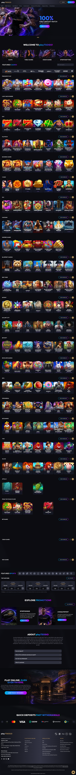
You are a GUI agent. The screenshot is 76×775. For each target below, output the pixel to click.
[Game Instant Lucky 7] (59, 528)
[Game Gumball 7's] (38, 367)
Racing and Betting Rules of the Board (66, 742)
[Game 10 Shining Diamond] (38, 126)
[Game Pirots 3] (48, 206)
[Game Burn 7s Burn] (28, 246)
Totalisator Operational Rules (65, 751)
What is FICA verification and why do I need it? (37, 655)
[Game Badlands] (17, 367)
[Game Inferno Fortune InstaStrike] (59, 565)
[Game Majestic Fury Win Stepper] (69, 266)
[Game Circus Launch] (59, 548)
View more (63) (63, 378)
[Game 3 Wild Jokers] (7, 427)
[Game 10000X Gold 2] (7, 448)
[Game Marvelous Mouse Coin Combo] (69, 105)
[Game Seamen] (17, 327)
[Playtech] (49, 71)
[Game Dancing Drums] (59, 508)
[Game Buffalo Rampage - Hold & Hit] (38, 407)
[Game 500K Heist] (48, 468)
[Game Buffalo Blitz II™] (38, 146)
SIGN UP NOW (44, 27)
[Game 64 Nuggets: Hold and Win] (17, 565)
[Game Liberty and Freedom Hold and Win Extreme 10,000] (28, 166)
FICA (43, 740)
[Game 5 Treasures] (17, 105)
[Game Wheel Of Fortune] (28, 528)
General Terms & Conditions (65, 747)
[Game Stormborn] (7, 226)
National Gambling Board (46, 751)
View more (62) (63, 479)
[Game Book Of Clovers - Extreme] (28, 407)
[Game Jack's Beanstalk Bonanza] (48, 448)
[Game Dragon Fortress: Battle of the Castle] (69, 427)
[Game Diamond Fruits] (38, 387)
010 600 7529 (8, 738)
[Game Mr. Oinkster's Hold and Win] (48, 166)
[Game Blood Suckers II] (69, 306)
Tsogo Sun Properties (28, 742)
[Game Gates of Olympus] (17, 85)
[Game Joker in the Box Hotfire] (59, 448)
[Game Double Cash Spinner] (48, 246)
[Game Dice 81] (69, 488)
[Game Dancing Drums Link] (59, 105)
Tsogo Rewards (27, 740)
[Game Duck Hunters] (48, 327)
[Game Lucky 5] (69, 528)
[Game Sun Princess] (59, 226)
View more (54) (63, 499)
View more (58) (63, 418)
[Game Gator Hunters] (7, 327)
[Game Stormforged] (69, 226)
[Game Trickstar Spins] (69, 448)
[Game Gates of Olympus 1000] (38, 85)
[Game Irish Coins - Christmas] (48, 367)
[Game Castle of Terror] (17, 387)
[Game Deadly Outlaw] (28, 367)
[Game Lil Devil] (69, 387)
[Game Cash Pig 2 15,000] (69, 166)
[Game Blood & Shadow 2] (69, 327)
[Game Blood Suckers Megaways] (48, 286)
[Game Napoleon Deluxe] (59, 266)
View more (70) (63, 337)
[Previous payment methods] (2, 722)
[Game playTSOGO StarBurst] (17, 306)
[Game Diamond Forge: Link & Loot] (38, 565)
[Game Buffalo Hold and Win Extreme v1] (17, 166)
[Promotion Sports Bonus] (10, 616)
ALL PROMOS (70, 604)
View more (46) (63, 257)
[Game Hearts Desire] (7, 347)
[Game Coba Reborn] (38, 206)
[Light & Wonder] (24, 71)
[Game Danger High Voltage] (28, 387)
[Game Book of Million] (7, 468)
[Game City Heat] (59, 407)
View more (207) (63, 398)
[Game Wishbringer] (17, 226)
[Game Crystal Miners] (17, 488)
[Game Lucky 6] (7, 528)
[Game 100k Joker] (28, 468)
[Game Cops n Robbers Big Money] (38, 246)
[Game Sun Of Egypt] (17, 186)
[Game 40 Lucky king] (59, 126)
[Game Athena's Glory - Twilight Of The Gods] (17, 407)
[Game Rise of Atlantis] (38, 266)
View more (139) (63, 136)
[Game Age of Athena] (59, 468)
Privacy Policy (44, 744)
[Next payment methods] (74, 722)
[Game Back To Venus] (69, 347)
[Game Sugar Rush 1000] (69, 85)
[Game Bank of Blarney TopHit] (17, 448)
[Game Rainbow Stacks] (7, 367)
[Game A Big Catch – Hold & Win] (28, 347)
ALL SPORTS (70, 578)
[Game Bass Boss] (17, 286)
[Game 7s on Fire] (28, 105)
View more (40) (63, 217)
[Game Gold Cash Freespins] (59, 246)
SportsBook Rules (63, 746)
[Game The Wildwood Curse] (38, 226)
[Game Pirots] (7, 206)
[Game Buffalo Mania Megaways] (69, 286)
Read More (24, 620)
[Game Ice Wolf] (59, 206)
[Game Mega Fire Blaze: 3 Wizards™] (59, 146)
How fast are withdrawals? (37, 658)
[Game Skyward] (48, 548)
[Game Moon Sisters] (7, 186)
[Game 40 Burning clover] (48, 126)
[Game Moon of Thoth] (17, 468)
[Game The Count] (48, 226)
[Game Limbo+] (17, 548)
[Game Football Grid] (17, 528)
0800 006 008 (65, 766)
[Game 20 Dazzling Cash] (28, 126)
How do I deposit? (37, 651)
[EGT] (32, 71)
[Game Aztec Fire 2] (69, 186)
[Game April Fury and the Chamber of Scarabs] (59, 347)
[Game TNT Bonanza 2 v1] (38, 166)
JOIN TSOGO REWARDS (15, 693)
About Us (26, 749)
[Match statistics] (23, 588)
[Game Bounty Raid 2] (59, 286)
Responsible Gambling (46, 753)
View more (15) (63, 539)
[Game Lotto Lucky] (59, 367)
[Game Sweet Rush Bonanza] (48, 85)
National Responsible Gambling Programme (49, 754)
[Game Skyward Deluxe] (7, 548)
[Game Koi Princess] (59, 306)
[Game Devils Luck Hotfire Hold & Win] (38, 448)
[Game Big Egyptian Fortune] (7, 246)
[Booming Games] (57, 71)
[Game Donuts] (48, 387)
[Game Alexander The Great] (38, 286)
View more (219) (63, 438)
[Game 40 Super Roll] (7, 126)
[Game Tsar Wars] (28, 327)
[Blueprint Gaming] (41, 71)
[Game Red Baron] (28, 548)
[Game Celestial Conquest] (48, 407)
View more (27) (63, 358)
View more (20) (63, 197)
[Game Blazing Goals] (48, 427)
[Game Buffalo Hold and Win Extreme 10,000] (7, 166)
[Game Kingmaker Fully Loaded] (59, 387)
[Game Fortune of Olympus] (59, 85)
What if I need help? (37, 662)
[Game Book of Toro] (69, 206)
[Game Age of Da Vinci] (28, 427)
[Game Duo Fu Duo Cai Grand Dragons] (38, 508)
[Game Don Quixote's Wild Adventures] (59, 427)
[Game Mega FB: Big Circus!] (17, 146)
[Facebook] (1, 759)
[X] (6, 759)
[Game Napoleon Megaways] (48, 266)
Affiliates (26, 751)
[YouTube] (8, 759)
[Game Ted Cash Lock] (17, 266)
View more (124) (63, 96)
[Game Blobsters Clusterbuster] (7, 286)
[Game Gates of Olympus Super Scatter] (7, 85)
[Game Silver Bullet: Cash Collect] (69, 146)
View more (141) (63, 116)
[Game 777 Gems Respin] (59, 186)
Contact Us (26, 746)
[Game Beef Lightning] (7, 387)
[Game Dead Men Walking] (38, 327)
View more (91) (63, 317)
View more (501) (63, 559)
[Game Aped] (38, 427)
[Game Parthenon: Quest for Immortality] (7, 306)
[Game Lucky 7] (38, 528)
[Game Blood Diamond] (59, 327)
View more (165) (63, 277)
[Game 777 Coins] (28, 186)
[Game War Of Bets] (48, 528)
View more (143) (63, 156)
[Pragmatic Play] (16, 71)
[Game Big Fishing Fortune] (17, 246)
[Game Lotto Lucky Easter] (69, 367)
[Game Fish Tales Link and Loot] (48, 565)
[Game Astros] (28, 286)
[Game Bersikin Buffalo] (28, 565)
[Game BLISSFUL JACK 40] (48, 488)
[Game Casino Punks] (17, 427)
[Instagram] (4, 759)
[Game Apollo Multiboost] (38, 488)
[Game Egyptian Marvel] (69, 407)
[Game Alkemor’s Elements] (38, 347)
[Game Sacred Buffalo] (69, 565)
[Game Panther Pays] (48, 146)
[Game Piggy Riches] (28, 306)
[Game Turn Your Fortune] (48, 306)
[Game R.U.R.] (7, 488)
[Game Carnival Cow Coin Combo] (69, 508)
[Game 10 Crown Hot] (69, 126)
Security (26, 747)
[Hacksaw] (65, 71)
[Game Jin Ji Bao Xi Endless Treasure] (7, 105)
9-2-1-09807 (31, 766)
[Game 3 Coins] (38, 186)
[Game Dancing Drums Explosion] (38, 105)
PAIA (43, 742)
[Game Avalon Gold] (17, 206)
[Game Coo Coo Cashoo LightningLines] (28, 448)
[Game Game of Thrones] (7, 266)
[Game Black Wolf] (48, 186)
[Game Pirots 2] (28, 206)
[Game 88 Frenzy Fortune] (17, 347)
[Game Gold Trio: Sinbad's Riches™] (7, 146)
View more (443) (63, 76)
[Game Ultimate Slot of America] (28, 226)
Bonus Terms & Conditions (64, 749)
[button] (73, 76)
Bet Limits (61, 740)
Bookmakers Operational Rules (65, 744)
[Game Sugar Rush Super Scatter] (28, 85)
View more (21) (63, 177)
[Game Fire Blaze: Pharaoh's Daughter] (28, 146)
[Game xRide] (69, 548)
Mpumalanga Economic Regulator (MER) (49, 749)
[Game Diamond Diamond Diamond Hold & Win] (59, 166)
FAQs (25, 744)
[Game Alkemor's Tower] (48, 347)
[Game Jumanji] (38, 306)
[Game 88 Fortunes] (48, 105)
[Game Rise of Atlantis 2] (28, 266)
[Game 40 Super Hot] (17, 126)
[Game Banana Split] (69, 468)
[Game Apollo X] (28, 488)
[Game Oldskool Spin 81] (59, 488)
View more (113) (63, 297)
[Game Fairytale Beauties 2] (7, 407)
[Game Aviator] (38, 548)
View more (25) (63, 519)
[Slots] (8, 71)
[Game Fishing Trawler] (38, 468)
